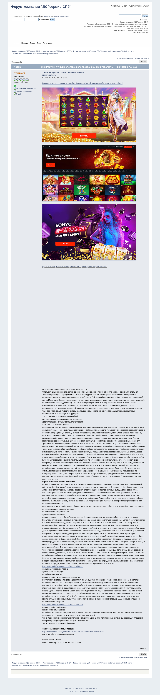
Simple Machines (91, 689)
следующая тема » (141, 58)
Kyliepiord (19, 73)
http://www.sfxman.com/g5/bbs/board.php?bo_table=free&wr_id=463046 (73, 632)
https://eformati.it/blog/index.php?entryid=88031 (62, 566)
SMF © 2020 (79, 689)
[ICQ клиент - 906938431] (15, 86)
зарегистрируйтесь (61, 16)
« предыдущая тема (125, 58)
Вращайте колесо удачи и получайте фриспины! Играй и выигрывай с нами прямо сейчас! (82, 83)
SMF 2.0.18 (69, 689)
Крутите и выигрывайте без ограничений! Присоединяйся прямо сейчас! (74, 266)
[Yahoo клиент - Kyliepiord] (24, 88)
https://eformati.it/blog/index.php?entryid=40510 (62, 604)
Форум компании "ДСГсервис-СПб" (41, 7)
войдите (47, 16)
